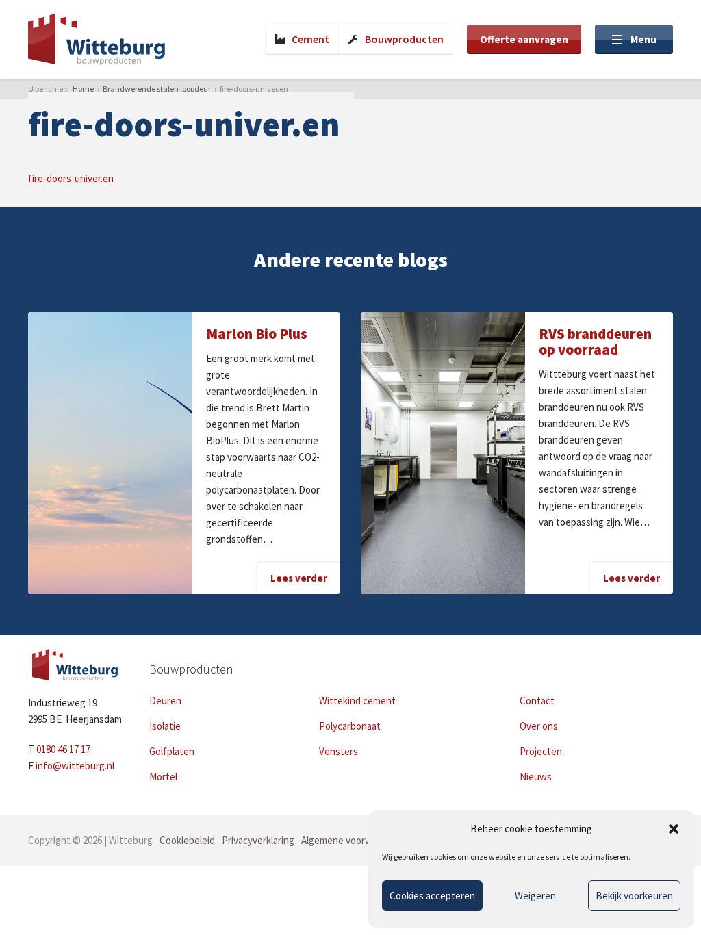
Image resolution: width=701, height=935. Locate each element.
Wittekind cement (357, 700)
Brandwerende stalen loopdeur (157, 89)
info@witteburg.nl (75, 765)
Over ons (539, 725)
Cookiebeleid (187, 840)
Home (83, 89)
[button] (673, 829)
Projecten (541, 751)
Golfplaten (171, 751)
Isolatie (165, 725)
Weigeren (535, 895)
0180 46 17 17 (63, 749)
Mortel (163, 776)
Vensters (338, 751)
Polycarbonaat (350, 725)
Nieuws (536, 776)
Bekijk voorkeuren (634, 895)
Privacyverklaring (258, 840)
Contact (537, 700)
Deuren (165, 700)
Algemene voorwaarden (351, 840)
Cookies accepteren (432, 895)
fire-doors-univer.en (71, 178)
